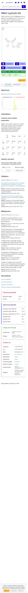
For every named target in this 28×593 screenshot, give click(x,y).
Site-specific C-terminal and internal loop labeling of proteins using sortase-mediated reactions (12, 197)
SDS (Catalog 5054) (6, 282)
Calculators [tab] (16, 84)
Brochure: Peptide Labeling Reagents (10, 287)
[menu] (2, 2)
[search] (24, 6)
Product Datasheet (6, 279)
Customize (13, 590)
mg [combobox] (8, 170)
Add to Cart (22, 80)
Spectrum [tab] (8, 84)
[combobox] (11, 7)
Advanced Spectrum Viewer (13, 94)
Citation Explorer (14, 180)
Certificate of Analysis (7, 284)
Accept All (6, 590)
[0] (21, 2)
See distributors (18, 354)
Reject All (21, 590)
